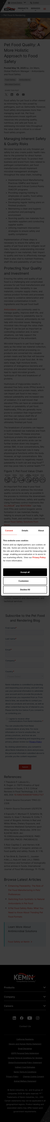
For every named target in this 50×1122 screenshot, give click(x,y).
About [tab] (41, 530)
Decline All (25, 589)
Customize (24, 581)
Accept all (25, 572)
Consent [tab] (9, 530)
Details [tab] (25, 530)
